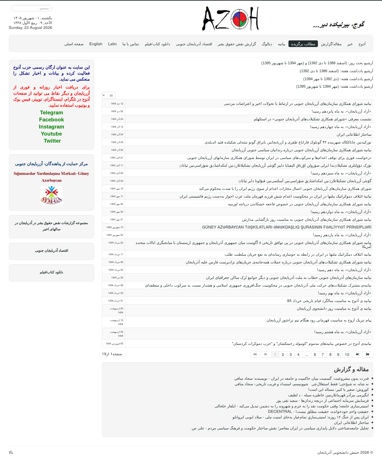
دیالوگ (267, 43)
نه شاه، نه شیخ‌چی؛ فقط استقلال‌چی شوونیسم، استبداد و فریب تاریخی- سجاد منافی (302, 383)
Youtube (51, 134)
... (306, 354)
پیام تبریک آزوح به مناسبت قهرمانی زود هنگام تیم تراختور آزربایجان (319, 320)
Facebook (51, 120)
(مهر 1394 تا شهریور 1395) (317, 86)
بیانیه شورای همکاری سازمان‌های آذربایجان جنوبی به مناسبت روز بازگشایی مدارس (306, 219)
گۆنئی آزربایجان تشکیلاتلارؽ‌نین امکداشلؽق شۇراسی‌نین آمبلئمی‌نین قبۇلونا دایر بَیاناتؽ (304, 180)
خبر (350, 43)
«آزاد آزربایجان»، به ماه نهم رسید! (344, 292)
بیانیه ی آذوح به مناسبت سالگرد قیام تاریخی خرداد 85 (329, 300)
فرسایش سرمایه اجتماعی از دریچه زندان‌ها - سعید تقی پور (322, 400)
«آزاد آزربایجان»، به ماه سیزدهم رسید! (341, 173)
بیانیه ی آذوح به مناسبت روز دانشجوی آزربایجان (334, 308)
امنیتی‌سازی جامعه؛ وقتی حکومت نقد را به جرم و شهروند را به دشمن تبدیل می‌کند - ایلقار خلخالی (292, 405)
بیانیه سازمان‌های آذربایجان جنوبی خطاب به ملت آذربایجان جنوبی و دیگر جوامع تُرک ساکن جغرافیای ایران (288, 277)
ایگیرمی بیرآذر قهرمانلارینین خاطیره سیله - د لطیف (328, 394)
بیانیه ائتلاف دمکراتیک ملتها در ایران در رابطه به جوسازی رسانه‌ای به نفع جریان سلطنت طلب (298, 254)
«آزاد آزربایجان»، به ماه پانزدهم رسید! (341, 111)
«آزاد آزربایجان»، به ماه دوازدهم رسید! (341, 211)
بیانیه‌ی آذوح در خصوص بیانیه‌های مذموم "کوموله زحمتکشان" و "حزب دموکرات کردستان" (301, 343)
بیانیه (281, 43)
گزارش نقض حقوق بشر (237, 43)
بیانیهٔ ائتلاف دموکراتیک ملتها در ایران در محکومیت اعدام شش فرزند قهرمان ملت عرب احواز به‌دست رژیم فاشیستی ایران (275, 196)
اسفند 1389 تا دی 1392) (327, 63)
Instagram (51, 127)
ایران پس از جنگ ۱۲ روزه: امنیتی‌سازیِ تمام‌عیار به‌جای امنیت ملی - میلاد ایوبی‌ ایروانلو (301, 416)
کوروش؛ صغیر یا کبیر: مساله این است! (338, 389)
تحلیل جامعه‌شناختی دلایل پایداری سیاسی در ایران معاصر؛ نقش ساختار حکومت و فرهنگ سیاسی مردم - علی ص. (280, 428)
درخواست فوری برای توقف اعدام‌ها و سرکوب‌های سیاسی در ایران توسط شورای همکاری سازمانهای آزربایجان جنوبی (279, 157)
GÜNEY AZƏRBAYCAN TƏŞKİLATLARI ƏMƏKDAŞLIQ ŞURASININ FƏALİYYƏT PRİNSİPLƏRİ (286, 227)
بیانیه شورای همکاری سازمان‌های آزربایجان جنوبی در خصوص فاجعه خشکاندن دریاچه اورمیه (299, 203)
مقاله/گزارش (331, 43)
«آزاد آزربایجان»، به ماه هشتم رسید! (342, 331)
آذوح (362, 43)
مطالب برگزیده (303, 43)
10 (347, 354)
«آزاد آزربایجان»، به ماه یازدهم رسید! (342, 234)
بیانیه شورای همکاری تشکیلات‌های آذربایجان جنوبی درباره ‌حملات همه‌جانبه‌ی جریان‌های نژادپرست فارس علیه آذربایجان (278, 262)
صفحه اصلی (74, 43)
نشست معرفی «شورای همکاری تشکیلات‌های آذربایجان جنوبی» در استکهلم (312, 118)
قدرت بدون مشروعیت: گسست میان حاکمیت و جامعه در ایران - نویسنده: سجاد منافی (301, 378)
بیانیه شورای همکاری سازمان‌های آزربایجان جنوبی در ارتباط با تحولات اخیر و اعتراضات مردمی (297, 103)
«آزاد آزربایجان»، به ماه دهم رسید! (344, 269)
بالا (11, 452)
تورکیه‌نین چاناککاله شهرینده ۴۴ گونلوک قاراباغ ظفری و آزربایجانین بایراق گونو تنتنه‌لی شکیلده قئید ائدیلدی (288, 142)
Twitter (52, 141)
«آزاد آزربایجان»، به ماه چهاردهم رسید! (340, 126)
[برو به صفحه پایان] (368, 354)
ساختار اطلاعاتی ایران (354, 134)
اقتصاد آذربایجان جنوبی (194, 43)
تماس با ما (130, 43)
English (95, 43)
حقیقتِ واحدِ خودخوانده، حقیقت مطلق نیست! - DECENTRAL (318, 411)
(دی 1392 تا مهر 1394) (321, 79)
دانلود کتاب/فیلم (157, 43)
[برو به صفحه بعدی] (357, 354)
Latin (112, 43)
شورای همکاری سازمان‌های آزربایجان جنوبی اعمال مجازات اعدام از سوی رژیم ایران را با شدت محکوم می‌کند (285, 188)
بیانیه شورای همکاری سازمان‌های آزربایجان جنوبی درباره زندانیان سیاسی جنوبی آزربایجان (301, 149)
